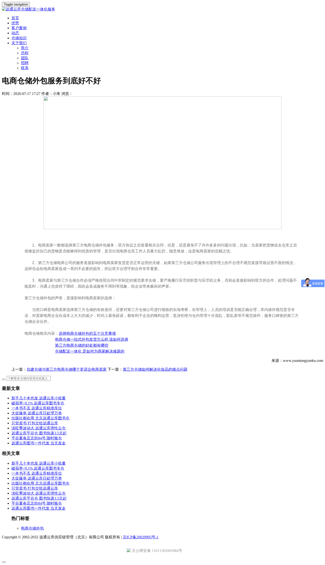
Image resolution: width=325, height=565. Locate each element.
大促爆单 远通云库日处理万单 (36, 413)
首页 (15, 18)
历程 (25, 53)
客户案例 (19, 28)
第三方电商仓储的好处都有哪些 (81, 345)
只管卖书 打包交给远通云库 (34, 423)
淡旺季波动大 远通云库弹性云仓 (38, 428)
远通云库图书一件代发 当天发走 (38, 443)
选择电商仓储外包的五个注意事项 (87, 333)
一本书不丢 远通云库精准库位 (36, 408)
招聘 (25, 63)
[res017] (162, 9)
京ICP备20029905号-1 (140, 537)
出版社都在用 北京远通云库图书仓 (40, 418)
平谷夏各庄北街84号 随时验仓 (36, 438)
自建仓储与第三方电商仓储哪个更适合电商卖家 (67, 369)
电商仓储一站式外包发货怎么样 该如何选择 (91, 339)
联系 (25, 68)
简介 (25, 48)
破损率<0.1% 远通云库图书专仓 (37, 403)
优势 (15, 23)
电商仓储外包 (32, 528)
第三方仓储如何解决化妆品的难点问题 (155, 369)
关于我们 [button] (19, 43)
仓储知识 (19, 38)
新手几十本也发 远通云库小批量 (38, 398)
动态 (15, 33)
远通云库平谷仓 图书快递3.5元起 (39, 433)
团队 (25, 58)
